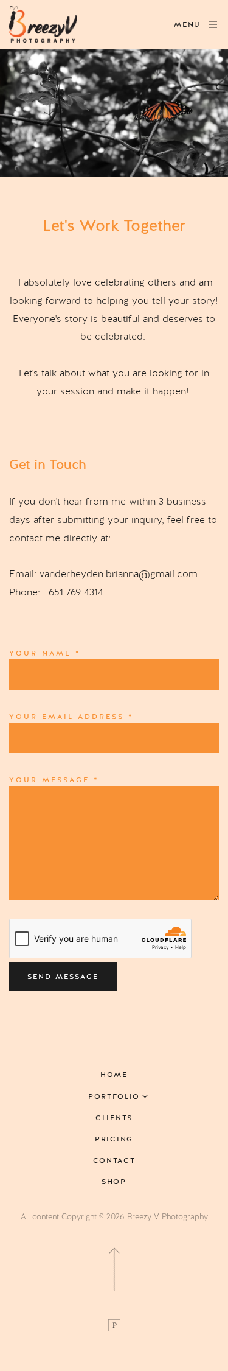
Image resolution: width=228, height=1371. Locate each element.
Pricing (114, 1139)
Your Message (54, 780)
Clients (114, 1118)
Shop (114, 1182)
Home (114, 1074)
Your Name (45, 653)
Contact (114, 1160)
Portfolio (114, 1096)
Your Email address (71, 716)
